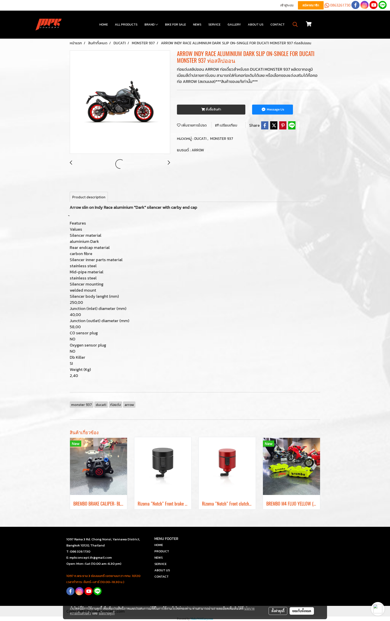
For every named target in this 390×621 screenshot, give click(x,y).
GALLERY (234, 24)
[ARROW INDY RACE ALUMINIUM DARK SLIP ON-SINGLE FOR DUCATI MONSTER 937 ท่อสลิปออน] (120, 102)
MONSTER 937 (221, 138)
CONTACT (277, 24)
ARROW (198, 150)
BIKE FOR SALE (175, 24)
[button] (295, 24)
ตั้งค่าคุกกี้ (278, 611)
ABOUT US (255, 24)
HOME (103, 24)
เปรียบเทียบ (228, 125)
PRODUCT (161, 551)
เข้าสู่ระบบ (286, 5)
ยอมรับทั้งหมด (301, 611)
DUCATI (200, 138)
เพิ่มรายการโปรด (194, 125)
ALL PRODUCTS (126, 24)
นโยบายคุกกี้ (107, 613)
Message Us (275, 109)
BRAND (149, 24)
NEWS (197, 24)
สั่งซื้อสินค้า (213, 109)
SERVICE (214, 24)
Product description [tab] (88, 197)
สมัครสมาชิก (310, 5)
